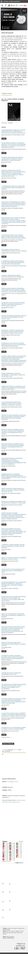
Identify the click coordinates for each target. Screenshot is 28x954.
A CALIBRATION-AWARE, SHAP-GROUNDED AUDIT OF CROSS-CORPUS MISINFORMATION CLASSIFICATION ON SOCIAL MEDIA (12, 262)
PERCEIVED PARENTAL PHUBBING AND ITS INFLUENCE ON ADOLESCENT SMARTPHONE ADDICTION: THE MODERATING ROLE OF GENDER (12, 432)
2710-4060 (9, 781)
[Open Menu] (1, 1)
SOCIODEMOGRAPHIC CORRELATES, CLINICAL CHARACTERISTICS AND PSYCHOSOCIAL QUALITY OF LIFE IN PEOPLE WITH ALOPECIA (13, 131)
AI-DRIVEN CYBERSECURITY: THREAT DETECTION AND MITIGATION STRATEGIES (12, 276)
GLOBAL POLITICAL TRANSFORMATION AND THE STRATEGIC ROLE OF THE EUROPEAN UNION (13, 571)
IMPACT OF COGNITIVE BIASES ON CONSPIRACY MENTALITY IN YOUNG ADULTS (13, 558)
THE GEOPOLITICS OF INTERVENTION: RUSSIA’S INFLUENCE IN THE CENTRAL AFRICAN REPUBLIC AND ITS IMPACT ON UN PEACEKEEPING (13, 686)
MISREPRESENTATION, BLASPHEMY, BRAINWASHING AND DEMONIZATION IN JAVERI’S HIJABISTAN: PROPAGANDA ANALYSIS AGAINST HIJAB (13, 476)
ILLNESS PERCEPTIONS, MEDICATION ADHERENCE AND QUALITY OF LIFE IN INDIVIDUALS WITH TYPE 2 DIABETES (11, 403)
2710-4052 (9, 38)
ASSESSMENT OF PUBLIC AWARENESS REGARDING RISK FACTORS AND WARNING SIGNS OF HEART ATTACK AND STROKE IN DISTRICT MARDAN (12, 658)
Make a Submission (8, 743)
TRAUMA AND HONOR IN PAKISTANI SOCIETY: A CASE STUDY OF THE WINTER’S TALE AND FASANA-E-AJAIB (13, 317)
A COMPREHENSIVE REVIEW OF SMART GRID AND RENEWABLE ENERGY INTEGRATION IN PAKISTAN (13, 187)
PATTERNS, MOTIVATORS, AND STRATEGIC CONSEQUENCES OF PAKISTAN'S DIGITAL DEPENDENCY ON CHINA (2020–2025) (12, 159)
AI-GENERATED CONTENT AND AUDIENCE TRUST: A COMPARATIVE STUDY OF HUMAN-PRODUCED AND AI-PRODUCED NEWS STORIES (13, 236)
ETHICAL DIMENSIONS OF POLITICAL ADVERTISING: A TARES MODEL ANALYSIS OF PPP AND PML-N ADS (13, 375)
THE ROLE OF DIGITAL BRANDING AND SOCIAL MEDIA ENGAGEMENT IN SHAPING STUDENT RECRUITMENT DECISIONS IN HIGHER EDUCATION (13, 417)
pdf (4, 484)
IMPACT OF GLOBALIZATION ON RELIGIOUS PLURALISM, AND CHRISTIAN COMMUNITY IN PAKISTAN (13, 615)
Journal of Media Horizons (12, 1)
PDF (4, 153)
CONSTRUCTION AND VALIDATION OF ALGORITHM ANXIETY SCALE (11, 673)
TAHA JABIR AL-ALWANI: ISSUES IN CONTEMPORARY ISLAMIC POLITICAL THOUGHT (13, 250)
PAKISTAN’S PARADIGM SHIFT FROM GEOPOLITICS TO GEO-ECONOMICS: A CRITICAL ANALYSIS (13, 644)
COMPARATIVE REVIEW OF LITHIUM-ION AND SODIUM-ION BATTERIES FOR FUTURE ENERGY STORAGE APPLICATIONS (13, 388)
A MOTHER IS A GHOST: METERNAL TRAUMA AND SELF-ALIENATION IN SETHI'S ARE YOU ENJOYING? (13, 546)
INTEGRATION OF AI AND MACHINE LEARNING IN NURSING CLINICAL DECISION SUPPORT (13, 728)
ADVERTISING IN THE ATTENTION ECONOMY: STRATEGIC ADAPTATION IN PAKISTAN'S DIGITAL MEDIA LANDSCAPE (13, 304)
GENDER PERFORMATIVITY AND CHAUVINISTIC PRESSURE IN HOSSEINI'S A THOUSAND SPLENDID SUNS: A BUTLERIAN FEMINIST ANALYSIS (13, 584)
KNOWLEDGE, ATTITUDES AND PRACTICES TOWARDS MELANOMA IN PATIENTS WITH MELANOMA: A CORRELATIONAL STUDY (12, 332)
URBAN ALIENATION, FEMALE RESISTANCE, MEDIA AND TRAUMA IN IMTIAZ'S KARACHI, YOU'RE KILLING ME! (13, 490)
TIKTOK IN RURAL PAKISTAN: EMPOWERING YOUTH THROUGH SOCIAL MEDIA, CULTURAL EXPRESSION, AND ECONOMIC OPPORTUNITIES (13, 290)
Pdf (4, 138)
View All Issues (5, 737)
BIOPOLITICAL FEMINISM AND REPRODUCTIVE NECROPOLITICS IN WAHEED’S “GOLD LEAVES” (13, 502)
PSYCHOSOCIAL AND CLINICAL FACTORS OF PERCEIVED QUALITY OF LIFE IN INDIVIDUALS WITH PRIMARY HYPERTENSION (13, 344)
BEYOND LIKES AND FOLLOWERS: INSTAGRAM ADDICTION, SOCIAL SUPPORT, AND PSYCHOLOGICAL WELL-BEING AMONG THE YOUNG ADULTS (13, 599)
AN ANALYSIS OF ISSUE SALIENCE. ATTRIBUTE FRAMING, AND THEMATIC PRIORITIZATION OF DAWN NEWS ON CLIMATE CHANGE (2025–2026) (13, 715)
